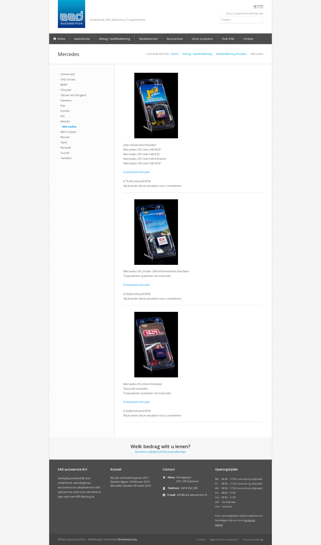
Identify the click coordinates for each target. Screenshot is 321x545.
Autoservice (82, 39)
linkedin (260, 7)
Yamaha (65, 158)
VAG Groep (67, 79)
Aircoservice (175, 39)
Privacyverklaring (253, 539)
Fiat (62, 106)
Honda (64, 111)
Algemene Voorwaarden (224, 539)
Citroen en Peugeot (73, 95)
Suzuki (64, 153)
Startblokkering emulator (231, 54)
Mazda (65, 121)
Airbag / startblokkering (114, 39)
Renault (65, 147)
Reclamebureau (127, 539)
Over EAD (228, 39)
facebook (255, 7)
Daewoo (66, 100)
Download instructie (136, 172)
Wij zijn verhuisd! (120, 478)
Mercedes (69, 126)
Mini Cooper (68, 132)
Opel (63, 142)
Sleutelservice (148, 39)
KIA (62, 116)
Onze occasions (202, 39)
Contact (248, 39)
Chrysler (66, 90)
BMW (63, 85)
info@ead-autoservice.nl (192, 495)
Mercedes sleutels (121, 486)
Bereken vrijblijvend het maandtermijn (160, 448)
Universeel (67, 74)
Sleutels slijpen (119, 482)
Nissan (65, 137)
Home (61, 39)
